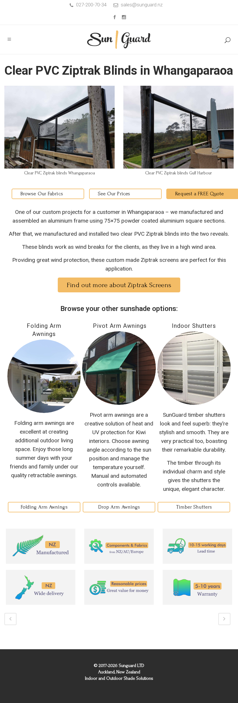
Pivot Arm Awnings (119, 325)
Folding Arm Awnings (44, 507)
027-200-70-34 (91, 5)
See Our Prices (114, 193)
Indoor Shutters (194, 325)
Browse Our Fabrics (41, 193)
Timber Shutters (194, 507)
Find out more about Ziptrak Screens (119, 285)
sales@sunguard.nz (142, 5)
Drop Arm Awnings (119, 507)
